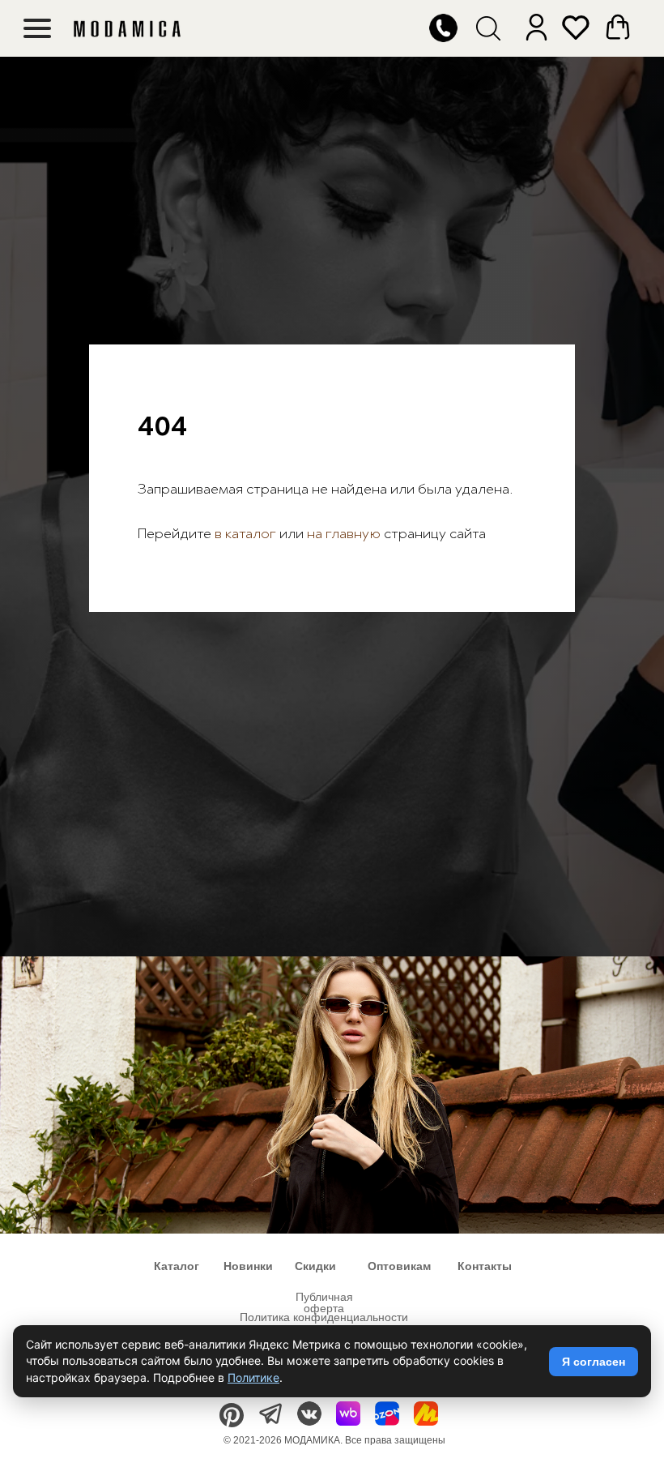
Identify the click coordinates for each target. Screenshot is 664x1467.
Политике (253, 1377)
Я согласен (593, 1361)
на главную (344, 790)
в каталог (243, 790)
